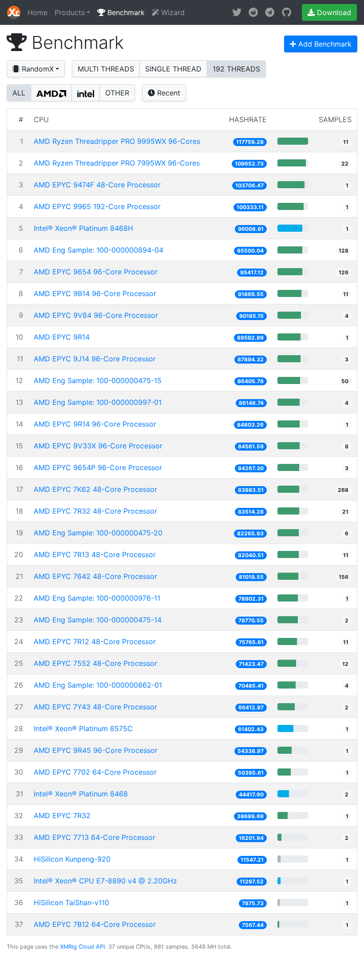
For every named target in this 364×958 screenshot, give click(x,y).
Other (117, 92)
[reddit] (253, 12)
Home (37, 12)
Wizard (172, 12)
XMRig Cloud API (82, 946)
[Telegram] (269, 12)
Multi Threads (106, 68)
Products (70, 12)
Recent (167, 92)
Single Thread (173, 68)
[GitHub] (286, 12)
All (18, 92)
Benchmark (125, 12)
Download (333, 12)
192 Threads (236, 68)
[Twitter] (237, 12)
